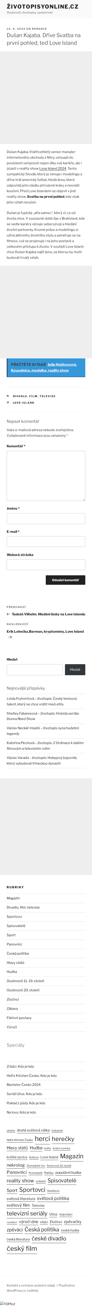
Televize (38, 1206)
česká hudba (70, 1230)
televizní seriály (27, 1213)
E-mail (13, 532)
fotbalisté (57, 1130)
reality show (20, 1180)
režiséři (41, 1181)
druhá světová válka (33, 1130)
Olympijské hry (36, 1165)
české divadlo (49, 1238)
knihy (47, 1148)
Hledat (12, 659)
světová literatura (21, 1199)
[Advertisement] (46, 97)
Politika (49, 1172)
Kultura (34, 1157)
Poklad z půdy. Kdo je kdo (26, 1103)
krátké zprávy (17, 1157)
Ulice (53, 1214)
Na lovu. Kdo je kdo (21, 1112)
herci (42, 1139)
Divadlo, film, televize (34, 396)
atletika (11, 1130)
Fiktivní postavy (19, 1018)
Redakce (39, 28)
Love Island (24, 402)
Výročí (12, 1027)
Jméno (13, 508)
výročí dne (28, 1221)
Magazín (13, 898)
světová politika (53, 1198)
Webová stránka (20, 555)
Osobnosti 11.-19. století (25, 981)
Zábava (12, 1009)
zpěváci (15, 1230)
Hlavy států (15, 963)
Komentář (16, 446)
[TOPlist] (7, 1304)
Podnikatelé (35, 1172)
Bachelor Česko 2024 (24, 1085)
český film (22, 1248)
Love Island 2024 (52, 168)
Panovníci (14, 944)
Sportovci (14, 917)
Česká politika (18, 954)
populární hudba (68, 1172)
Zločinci (13, 999)
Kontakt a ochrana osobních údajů (31, 1285)
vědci (44, 1222)
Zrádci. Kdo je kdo (20, 1066)
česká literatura (18, 1239)
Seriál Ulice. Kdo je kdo (24, 1094)
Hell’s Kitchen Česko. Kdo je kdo (32, 1076)
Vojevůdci (65, 1214)
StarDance (53, 1190)
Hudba (12, 972)
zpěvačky (73, 1221)
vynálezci (12, 1222)
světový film (18, 1205)
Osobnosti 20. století (23, 990)
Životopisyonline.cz (43, 6)
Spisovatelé (16, 926)
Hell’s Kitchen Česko (20, 1140)
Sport (11, 935)
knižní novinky (61, 1148)
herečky (63, 1139)
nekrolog (16, 1165)
